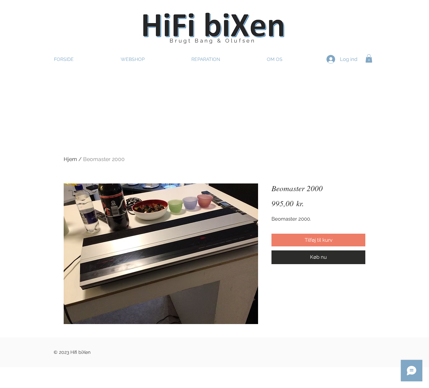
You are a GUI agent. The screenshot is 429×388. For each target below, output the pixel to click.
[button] (368, 58)
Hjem (70, 159)
